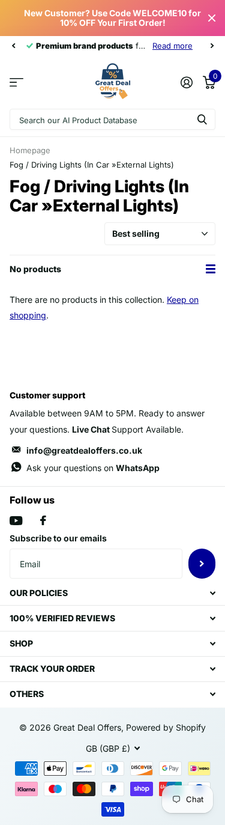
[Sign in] (186, 82)
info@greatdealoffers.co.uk (84, 450)
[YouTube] (16, 520)
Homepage (30, 150)
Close (212, 18)
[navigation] (13, 45)
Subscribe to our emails (58, 538)
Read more (172, 45)
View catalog (16, 82)
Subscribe (201, 564)
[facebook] (43, 520)
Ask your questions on (93, 468)
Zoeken (202, 119)
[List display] (210, 269)
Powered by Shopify (166, 727)
